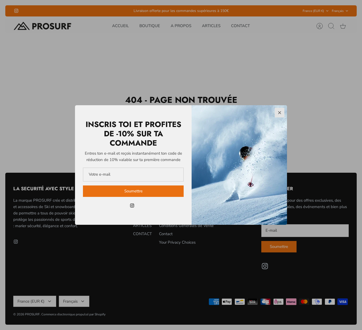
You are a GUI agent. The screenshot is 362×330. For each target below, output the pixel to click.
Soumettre (133, 191)
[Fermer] (279, 112)
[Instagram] (132, 205)
